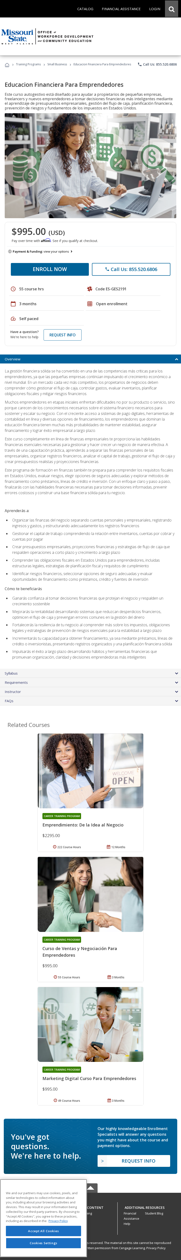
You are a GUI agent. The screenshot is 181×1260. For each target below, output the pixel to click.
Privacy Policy (156, 1248)
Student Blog (154, 1213)
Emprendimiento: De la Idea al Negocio (82, 825)
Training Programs (28, 64)
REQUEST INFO (62, 335)
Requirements (16, 682)
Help (127, 1224)
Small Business (57, 64)
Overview (13, 359)
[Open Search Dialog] (171, 8)
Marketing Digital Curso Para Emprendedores (89, 1078)
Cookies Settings (44, 1243)
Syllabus (11, 673)
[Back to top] (90, 1206)
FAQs (9, 700)
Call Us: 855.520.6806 (157, 64)
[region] (43, 1218)
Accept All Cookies (43, 1231)
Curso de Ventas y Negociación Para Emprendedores (79, 952)
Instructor (13, 691)
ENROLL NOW (50, 268)
